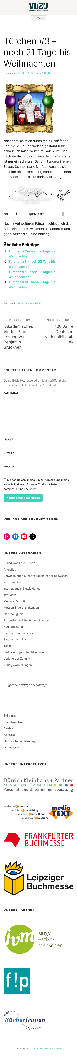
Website (9, 466)
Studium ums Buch (16, 639)
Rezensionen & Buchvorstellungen (26, 620)
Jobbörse (10, 715)
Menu (40, 18)
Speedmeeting (13, 626)
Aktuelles (10, 569)
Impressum (11, 747)
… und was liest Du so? (19, 563)
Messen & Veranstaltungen (21, 607)
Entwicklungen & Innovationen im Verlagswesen (36, 575)
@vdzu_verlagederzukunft (27, 685)
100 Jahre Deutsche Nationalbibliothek (58, 331)
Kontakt (9, 734)
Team (7, 646)
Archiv (8, 728)
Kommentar (12, 392)
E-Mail (9, 452)
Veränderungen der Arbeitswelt (24, 652)
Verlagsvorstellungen (18, 665)
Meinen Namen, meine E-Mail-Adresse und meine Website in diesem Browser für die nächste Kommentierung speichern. (36, 484)
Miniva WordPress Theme (46, 1048)
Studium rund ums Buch (19, 633)
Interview (10, 595)
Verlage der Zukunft (17, 658)
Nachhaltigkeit (13, 614)
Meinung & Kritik (29, 303)
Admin (46, 73)
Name (8, 439)
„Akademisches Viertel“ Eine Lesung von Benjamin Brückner (18, 334)
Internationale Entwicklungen (23, 588)
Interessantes (12, 582)
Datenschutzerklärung (20, 741)
